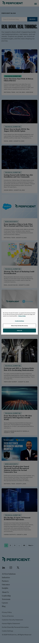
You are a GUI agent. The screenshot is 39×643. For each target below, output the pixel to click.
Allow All (19, 330)
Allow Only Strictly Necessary (19, 325)
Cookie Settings (19, 321)
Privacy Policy (22, 316)
